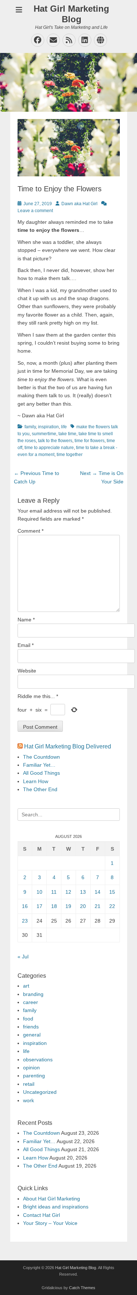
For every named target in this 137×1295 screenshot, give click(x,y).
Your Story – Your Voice (50, 1223)
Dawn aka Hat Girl (79, 203)
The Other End (40, 789)
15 (112, 892)
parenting (34, 1075)
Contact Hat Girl (41, 1215)
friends (31, 1027)
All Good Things (41, 773)
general (32, 1035)
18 (54, 906)
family (30, 426)
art (26, 986)
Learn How (35, 781)
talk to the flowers (55, 440)
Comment (30, 531)
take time (67, 433)
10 (39, 892)
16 (25, 906)
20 (83, 906)
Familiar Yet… (39, 765)
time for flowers (89, 440)
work (28, 1100)
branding (33, 994)
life (64, 426)
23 (25, 921)
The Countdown (41, 757)
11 (54, 892)
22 (112, 906)
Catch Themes (82, 1288)
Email (26, 645)
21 (97, 906)
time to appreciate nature (49, 447)
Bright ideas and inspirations (55, 1207)
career (30, 1002)
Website (27, 671)
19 (68, 906)
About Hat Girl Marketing (51, 1199)
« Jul (23, 956)
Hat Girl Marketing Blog (71, 14)
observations (38, 1059)
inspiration (48, 426)
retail (28, 1084)
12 (68, 892)
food (28, 1019)
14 (97, 892)
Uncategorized (40, 1092)
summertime (44, 433)
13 (83, 892)
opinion (31, 1067)
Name (26, 619)
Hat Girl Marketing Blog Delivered (67, 746)
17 (39, 906)
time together (70, 454)
